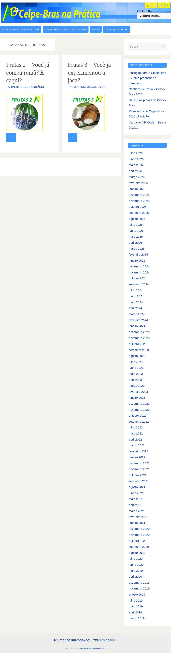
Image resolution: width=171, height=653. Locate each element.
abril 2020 (135, 576)
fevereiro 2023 (138, 391)
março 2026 (137, 177)
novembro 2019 (139, 588)
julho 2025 (136, 224)
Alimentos (15, 86)
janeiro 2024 (137, 326)
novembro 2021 (139, 469)
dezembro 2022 (139, 403)
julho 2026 (136, 153)
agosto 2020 (137, 552)
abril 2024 (135, 308)
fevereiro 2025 (138, 254)
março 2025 (137, 248)
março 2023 (137, 385)
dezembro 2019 (139, 582)
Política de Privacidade (72, 640)
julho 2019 (136, 600)
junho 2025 (136, 230)
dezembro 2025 (139, 195)
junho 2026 (136, 159)
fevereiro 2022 (138, 451)
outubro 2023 (137, 344)
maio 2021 (136, 499)
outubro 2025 (137, 206)
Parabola (84, 648)
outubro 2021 (137, 475)
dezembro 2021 (139, 463)
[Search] (162, 46)
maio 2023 (136, 374)
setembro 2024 (139, 284)
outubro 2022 (137, 415)
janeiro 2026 (137, 189)
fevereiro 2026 (138, 183)
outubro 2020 (137, 541)
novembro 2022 (139, 409)
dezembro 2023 (139, 332)
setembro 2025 (139, 212)
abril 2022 (135, 439)
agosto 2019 (137, 594)
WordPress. (99, 648)
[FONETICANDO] (154, 5)
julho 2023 (136, 362)
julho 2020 (136, 558)
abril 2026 (135, 171)
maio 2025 (136, 236)
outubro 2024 (137, 278)
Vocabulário (34, 86)
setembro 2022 (139, 421)
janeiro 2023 (137, 397)
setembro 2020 (139, 546)
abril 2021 (135, 505)
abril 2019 (135, 612)
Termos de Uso (104, 640)
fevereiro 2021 (138, 517)
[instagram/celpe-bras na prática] (161, 5)
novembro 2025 (139, 201)
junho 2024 (136, 296)
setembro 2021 (139, 481)
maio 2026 (136, 165)
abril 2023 (135, 380)
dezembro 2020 (139, 529)
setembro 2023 (139, 350)
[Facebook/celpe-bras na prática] (167, 5)
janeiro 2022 (137, 457)
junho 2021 (136, 493)
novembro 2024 (139, 272)
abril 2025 (135, 242)
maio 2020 (136, 570)
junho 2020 (136, 564)
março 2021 (137, 511)
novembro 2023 (139, 338)
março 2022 (137, 445)
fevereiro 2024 (138, 320)
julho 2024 (136, 290)
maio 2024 (136, 302)
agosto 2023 (137, 356)
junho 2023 (136, 367)
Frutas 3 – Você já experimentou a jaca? (89, 72)
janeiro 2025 (137, 260)
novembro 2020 (139, 535)
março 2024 (137, 314)
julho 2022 (136, 427)
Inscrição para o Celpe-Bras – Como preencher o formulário (147, 78)
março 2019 (137, 618)
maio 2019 (136, 606)
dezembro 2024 (139, 266)
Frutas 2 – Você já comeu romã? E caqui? (27, 72)
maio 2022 (136, 433)
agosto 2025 (137, 219)
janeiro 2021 (137, 523)
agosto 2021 (137, 487)
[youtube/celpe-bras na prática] (148, 5)
